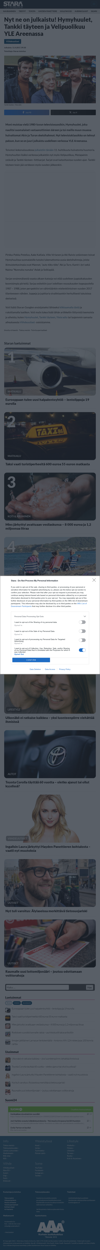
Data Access (50, 669)
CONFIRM (31, 660)
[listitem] (50, 616)
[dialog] (50, 625)
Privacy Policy (64, 669)
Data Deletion (35, 669)
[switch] (82, 622)
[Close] (94, 580)
